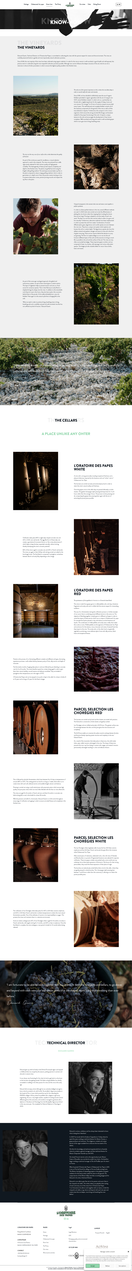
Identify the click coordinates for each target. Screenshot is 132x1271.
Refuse (107, 1266)
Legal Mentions (73, 1232)
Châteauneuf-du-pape (37, 4)
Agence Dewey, (68, 1267)
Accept (93, 1266)
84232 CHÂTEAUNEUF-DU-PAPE (28, 1245)
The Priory (58, 4)
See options (122, 1266)
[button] (128, 1252)
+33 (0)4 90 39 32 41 (23, 1253)
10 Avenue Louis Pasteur (24, 1242)
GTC (70, 1235)
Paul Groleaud (82, 1267)
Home (44, 1232)
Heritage (26, 4)
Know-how (49, 4)
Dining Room (97, 4)
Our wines (82, 4)
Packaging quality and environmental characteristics (78, 1240)
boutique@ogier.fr (22, 1256)
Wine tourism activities (49, 1253)
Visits (89, 4)
